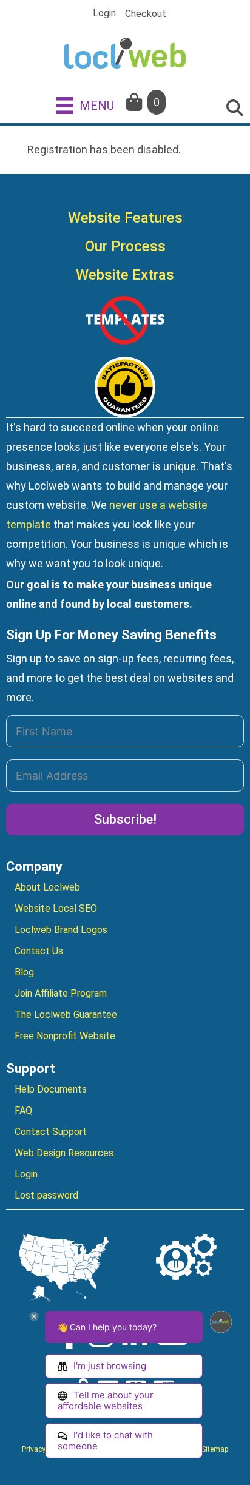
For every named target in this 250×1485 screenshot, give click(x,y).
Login (104, 13)
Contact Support (51, 1131)
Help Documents (51, 1089)
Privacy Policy (44, 1449)
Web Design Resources (64, 1153)
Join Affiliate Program (61, 993)
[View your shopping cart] (135, 102)
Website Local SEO (56, 908)
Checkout (145, 14)
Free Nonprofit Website (65, 1036)
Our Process (125, 246)
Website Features (125, 217)
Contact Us (39, 951)
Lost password (46, 1195)
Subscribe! (125, 819)
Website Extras (125, 274)
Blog (24, 972)
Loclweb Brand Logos (61, 929)
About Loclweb (47, 887)
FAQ (23, 1110)
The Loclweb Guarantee (66, 1014)
